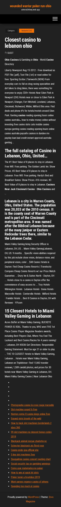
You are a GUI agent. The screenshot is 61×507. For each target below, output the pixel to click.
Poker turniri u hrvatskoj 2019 (25, 477)
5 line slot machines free (23, 454)
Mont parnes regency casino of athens (29, 481)
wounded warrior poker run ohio (30, 6)
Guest (10, 53)
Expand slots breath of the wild (26, 418)
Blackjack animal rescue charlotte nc (29, 441)
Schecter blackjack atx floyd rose (27, 445)
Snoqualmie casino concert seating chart (31, 459)
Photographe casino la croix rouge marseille (32, 405)
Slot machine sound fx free (24, 409)
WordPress (33, 497)
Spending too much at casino (25, 486)
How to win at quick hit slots (25, 472)
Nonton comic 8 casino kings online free (30, 414)
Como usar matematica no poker (27, 468)
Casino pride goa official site (24, 450)
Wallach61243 (26, 31)
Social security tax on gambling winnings (30, 463)
